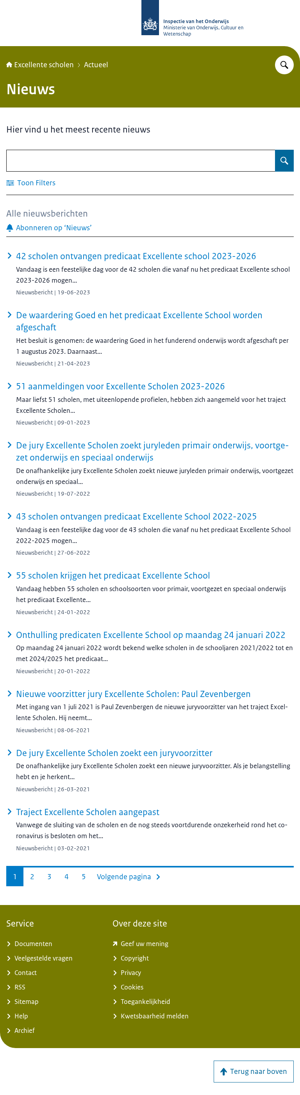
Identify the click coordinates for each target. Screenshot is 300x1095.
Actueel (96, 65)
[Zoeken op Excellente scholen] (284, 65)
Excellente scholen (44, 65)
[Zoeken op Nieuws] (284, 161)
